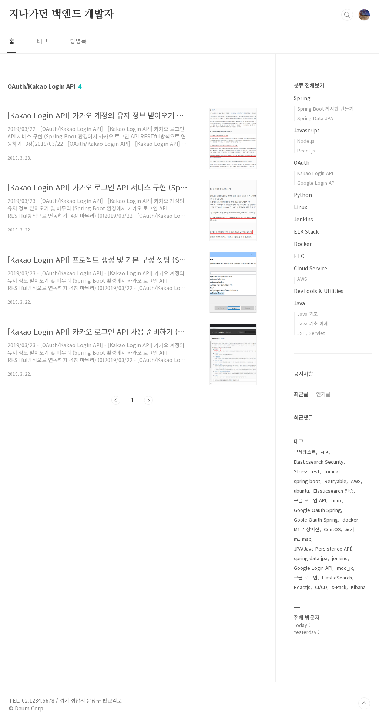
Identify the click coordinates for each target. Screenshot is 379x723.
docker (350, 519)
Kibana (358, 587)
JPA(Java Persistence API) (323, 548)
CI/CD (321, 587)
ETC (299, 256)
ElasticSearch (337, 577)
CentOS (332, 529)
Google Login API (316, 182)
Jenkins (303, 219)
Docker (303, 243)
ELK (325, 452)
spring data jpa (311, 558)
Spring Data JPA (315, 118)
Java (299, 303)
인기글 (323, 394)
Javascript (306, 130)
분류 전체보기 (309, 85)
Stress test (306, 471)
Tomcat (332, 471)
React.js (306, 150)
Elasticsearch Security (318, 461)
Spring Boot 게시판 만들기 (325, 108)
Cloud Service (310, 268)
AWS (302, 278)
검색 (347, 14)
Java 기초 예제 (312, 323)
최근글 (301, 394)
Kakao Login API (315, 173)
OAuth (301, 162)
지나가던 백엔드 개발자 (61, 14)
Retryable (335, 480)
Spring (302, 98)
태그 (42, 40)
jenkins (340, 558)
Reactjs (302, 587)
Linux (300, 207)
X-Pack (339, 587)
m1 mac (302, 538)
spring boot (307, 480)
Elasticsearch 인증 (333, 490)
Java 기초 (307, 313)
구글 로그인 (306, 577)
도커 (349, 529)
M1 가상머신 (306, 529)
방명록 (78, 40)
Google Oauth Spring (317, 509)
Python (303, 194)
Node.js (306, 140)
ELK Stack (306, 231)
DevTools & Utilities (318, 291)
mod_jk (345, 567)
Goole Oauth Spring (316, 519)
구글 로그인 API (310, 500)
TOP (364, 703)
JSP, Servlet (311, 332)
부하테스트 (305, 452)
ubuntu (301, 490)
